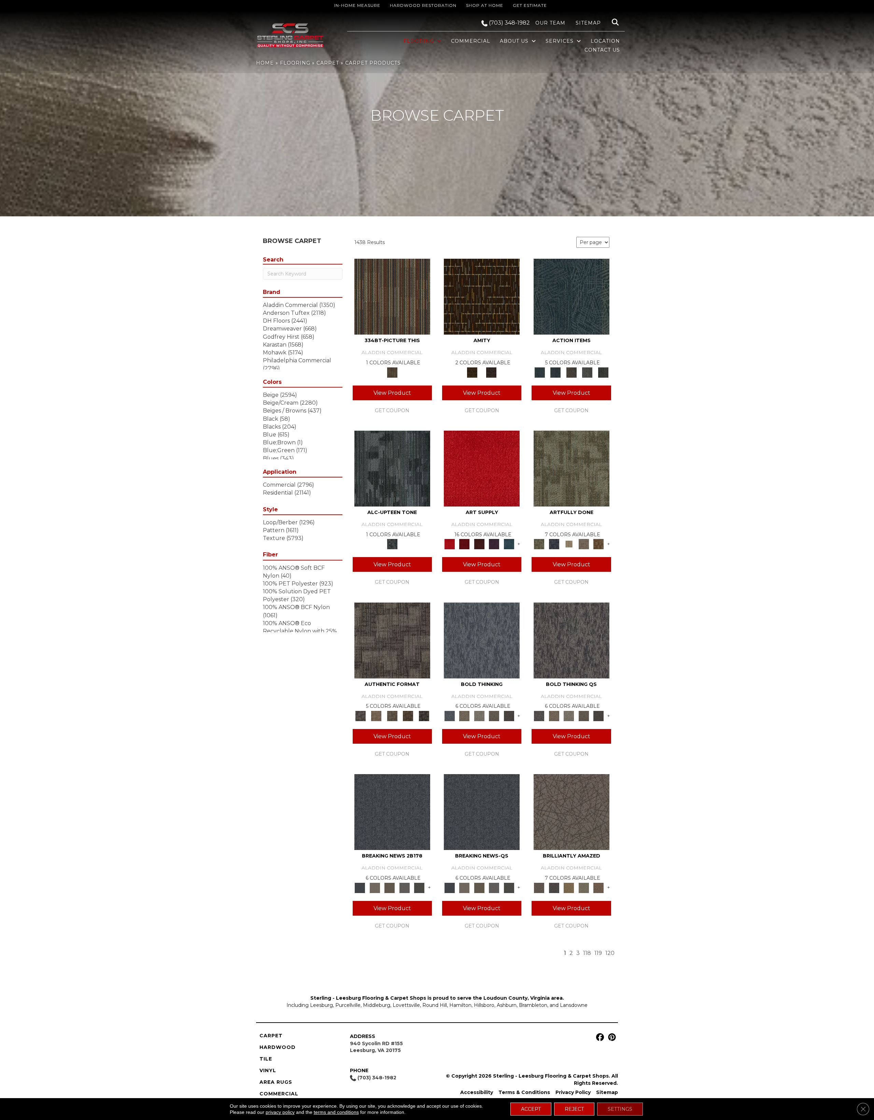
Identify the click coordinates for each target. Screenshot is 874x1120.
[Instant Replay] (404, 887)
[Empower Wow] (583, 887)
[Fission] (494, 715)
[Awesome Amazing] (583, 543)
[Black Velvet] (491, 372)
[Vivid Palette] (598, 543)
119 (598, 953)
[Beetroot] (479, 543)
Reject (574, 1109)
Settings (620, 1109)
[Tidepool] (571, 296)
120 (610, 953)
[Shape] (482, 640)
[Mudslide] (392, 296)
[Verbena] (494, 543)
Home (265, 63)
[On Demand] (419, 887)
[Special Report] (389, 887)
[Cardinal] (482, 468)
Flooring (295, 63)
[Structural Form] (424, 715)
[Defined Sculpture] (376, 715)
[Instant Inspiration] (598, 887)
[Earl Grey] (587, 372)
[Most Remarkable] (554, 543)
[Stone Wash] (509, 543)
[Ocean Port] (555, 372)
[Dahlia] (464, 543)
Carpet (327, 63)
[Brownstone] (571, 372)
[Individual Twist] (392, 715)
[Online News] (392, 811)
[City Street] (603, 372)
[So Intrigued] (571, 811)
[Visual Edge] (392, 640)
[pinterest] (611, 1037)
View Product (392, 393)
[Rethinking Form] (408, 715)
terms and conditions (336, 1112)
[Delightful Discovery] (571, 468)
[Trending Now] (374, 887)
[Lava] (479, 715)
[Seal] (509, 715)
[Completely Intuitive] (568, 887)
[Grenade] (464, 715)
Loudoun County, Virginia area (523, 998)
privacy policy (280, 1112)
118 (587, 953)
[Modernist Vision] (568, 543)
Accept (531, 1109)
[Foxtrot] (392, 468)
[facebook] (599, 1037)
